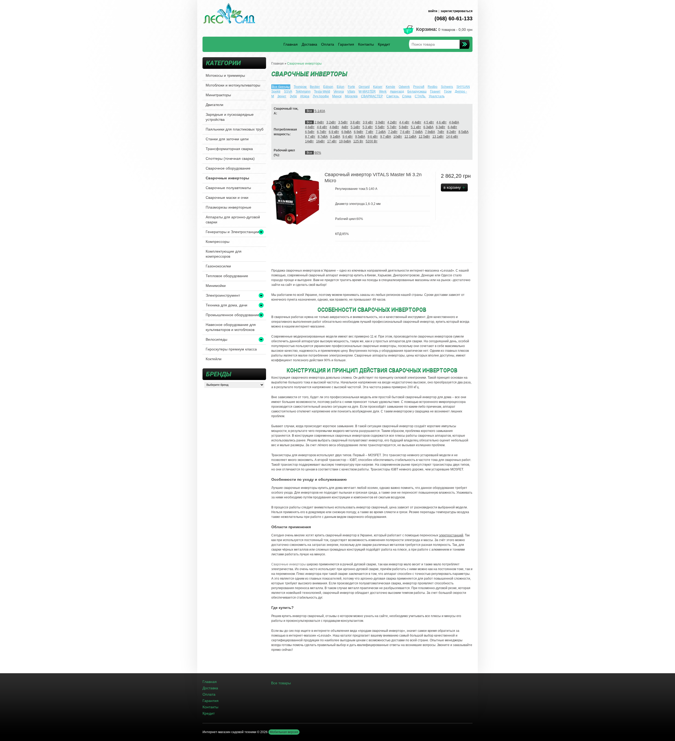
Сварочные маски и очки (227, 197)
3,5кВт (343, 122)
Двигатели (214, 105)
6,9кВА (346, 132)
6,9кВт (358, 132)
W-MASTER (367, 91)
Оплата (327, 44)
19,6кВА (345, 141)
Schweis (447, 87)
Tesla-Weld (322, 91)
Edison (328, 87)
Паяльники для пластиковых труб (234, 129)
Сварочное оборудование (228, 168)
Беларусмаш (417, 91)
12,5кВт (424, 136)
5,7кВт (392, 127)
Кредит (384, 44)
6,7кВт (321, 132)
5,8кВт (403, 127)
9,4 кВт (348, 136)
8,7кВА (323, 136)
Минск (336, 96)
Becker (315, 87)
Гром (447, 91)
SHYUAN (463, 87)
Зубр (293, 96)
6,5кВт (310, 132)
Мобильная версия (284, 732)
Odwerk (404, 87)
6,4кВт (452, 127)
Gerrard (364, 87)
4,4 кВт (404, 122)
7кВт (440, 132)
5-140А (320, 111)
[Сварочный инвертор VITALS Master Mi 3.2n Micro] (295, 198)
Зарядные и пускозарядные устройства (230, 117)
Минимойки (216, 285)
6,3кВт (440, 127)
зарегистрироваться (456, 11)
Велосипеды (216, 339)
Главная (290, 44)
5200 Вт (372, 141)
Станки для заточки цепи (227, 139)
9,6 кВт (373, 136)
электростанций (451, 535)
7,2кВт (393, 132)
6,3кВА (428, 127)
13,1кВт (438, 136)
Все (309, 111)
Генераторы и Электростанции (232, 232)
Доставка (309, 44)
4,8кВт (334, 127)
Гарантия (346, 44)
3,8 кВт (355, 122)
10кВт (397, 136)
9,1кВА (335, 136)
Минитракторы (218, 95)
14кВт (309, 141)
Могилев (351, 96)
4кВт (344, 127)
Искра (304, 96)
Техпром (300, 87)
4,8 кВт (322, 127)
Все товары (281, 683)
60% (318, 153)
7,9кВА (430, 132)
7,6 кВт (405, 132)
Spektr (276, 91)
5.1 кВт (416, 127)
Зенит (281, 96)
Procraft (418, 87)
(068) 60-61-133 (453, 18)
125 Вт (358, 141)
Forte (351, 87)
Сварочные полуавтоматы (228, 188)
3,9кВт (380, 122)
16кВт (320, 141)
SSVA (288, 91)
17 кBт (332, 141)
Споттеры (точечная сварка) (230, 158)
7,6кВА (418, 132)
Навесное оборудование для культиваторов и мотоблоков (231, 327)
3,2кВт (331, 122)
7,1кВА (381, 132)
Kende (390, 87)
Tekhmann (303, 91)
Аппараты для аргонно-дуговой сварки (233, 219)
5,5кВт (380, 127)
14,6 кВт (452, 136)
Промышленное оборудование (232, 315)
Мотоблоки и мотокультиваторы (233, 85)
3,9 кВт (368, 122)
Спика (406, 96)
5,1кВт (355, 127)
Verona (339, 91)
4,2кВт (392, 122)
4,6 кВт (441, 122)
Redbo (432, 87)
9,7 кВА (385, 136)
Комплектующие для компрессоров (224, 253)
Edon (340, 87)
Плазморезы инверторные (228, 207)
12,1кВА (410, 136)
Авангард (397, 91)
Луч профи (321, 96)
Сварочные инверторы (227, 178)
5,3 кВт (368, 127)
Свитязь (392, 96)
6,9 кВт (334, 132)
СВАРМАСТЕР (372, 96)
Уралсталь (437, 96)
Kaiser (377, 87)
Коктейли (213, 359)
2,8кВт (319, 122)
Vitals (351, 91)
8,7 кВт (310, 136)
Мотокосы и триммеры (225, 75)
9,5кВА (360, 136)
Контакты (366, 44)
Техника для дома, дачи (226, 305)
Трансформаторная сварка (229, 149)
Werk (383, 91)
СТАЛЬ (420, 96)
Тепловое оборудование (227, 276)
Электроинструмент (223, 295)
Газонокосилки (218, 266)
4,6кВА (454, 122)
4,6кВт (310, 127)
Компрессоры (217, 241)
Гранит (435, 91)
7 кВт (369, 132)
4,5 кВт (429, 122)
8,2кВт (451, 132)
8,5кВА (464, 132)
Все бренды (281, 87)
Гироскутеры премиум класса (231, 349)
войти (432, 11)
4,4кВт (416, 122)
